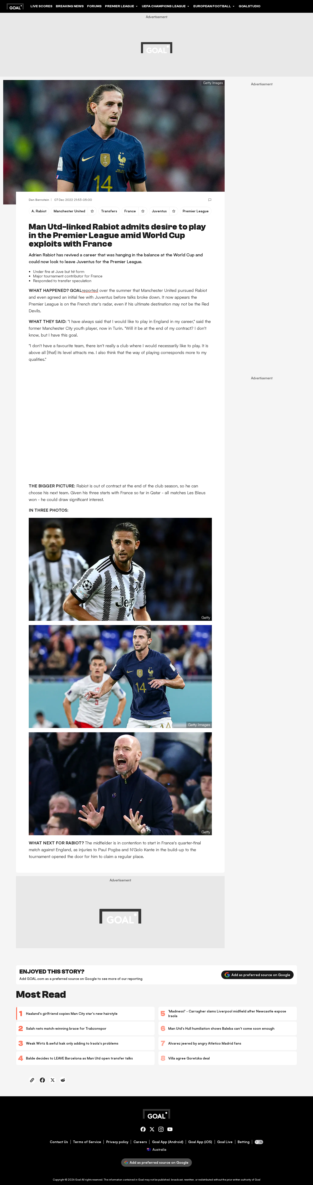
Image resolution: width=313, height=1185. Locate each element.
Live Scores (41, 6)
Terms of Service (87, 1142)
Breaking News (70, 6)
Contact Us (59, 1142)
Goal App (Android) (167, 1142)
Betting (244, 1142)
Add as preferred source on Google (260, 975)
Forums (94, 6)
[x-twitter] (152, 1130)
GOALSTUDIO (249, 6)
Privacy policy (117, 1142)
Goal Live (225, 1142)
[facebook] (143, 1130)
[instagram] (161, 1130)
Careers (140, 1142)
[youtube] (170, 1130)
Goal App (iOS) (200, 1142)
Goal (78, 1179)
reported (90, 290)
